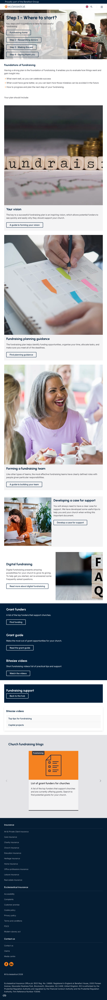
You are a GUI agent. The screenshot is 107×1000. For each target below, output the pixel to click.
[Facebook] (6, 964)
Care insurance (10, 837)
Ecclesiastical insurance (16, 887)
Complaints (8, 899)
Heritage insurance (12, 858)
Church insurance (11, 848)
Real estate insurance (13, 880)
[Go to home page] (41, 7)
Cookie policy (9, 910)
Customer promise (11, 905)
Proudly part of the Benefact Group (22, 1)
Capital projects (16, 725)
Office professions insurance (16, 869)
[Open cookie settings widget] (4, 995)
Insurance (9, 825)
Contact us (9, 939)
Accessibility (9, 894)
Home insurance (11, 864)
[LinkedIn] (11, 964)
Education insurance (12, 853)
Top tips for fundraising (20, 718)
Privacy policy (10, 915)
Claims (7, 951)
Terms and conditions (13, 921)
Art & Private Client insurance (16, 831)
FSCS (6, 926)
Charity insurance (11, 842)
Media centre (9, 956)
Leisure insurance (11, 874)
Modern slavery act (12, 931)
